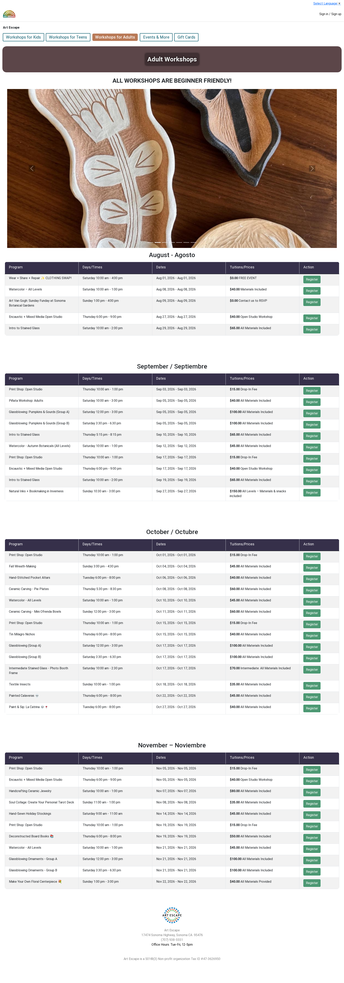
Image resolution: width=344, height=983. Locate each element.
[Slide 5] (179, 242)
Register (312, 279)
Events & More (156, 37)
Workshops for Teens (68, 37)
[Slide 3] (165, 242)
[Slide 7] (193, 242)
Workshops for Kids (23, 37)
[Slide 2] (158, 242)
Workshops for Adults (115, 37)
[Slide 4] (172, 242)
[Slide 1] (150, 242)
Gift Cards (186, 37)
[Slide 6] (186, 242)
